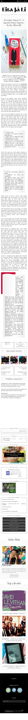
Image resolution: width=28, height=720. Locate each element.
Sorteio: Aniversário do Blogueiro (10, 501)
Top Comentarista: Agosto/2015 (10, 511)
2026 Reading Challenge (14, 469)
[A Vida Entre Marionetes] (12, 492)
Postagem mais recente (5, 368)
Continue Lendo (14, 575)
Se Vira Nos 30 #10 (6, 506)
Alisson (12, 471)
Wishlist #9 (5, 509)
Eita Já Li (9, 710)
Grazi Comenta (14, 521)
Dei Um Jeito (14, 518)
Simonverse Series (9, 78)
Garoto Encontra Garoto (8, 499)
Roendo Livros (14, 530)
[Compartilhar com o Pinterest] (9, 344)
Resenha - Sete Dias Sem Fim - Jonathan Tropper (14, 504)
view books (20, 476)
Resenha (20, 345)
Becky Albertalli (20, 344)
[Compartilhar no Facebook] (7, 344)
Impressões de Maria (14, 524)
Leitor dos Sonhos (14, 527)
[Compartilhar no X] (5, 344)
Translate (7, 440)
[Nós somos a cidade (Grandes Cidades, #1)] (5, 492)
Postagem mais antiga (23, 368)
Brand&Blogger (9, 711)
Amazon (21, 81)
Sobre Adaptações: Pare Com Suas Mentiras (14, 455)
